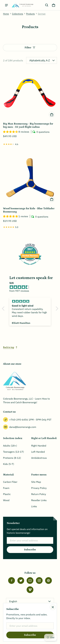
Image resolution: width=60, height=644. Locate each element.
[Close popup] (53, 607)
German (42, 13)
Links (34, 506)
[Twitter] (20, 580)
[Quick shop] (51, 114)
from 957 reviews (19, 290)
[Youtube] (30, 580)
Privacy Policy (39, 488)
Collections (17, 13)
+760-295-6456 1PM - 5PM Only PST (30, 419)
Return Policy (38, 494)
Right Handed (38, 445)
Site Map (36, 481)
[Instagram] (39, 580)
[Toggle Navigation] (6, 5)
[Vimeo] (30, 589)
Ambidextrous (39, 457)
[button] (46, 5)
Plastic (7, 494)
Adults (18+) (10, 445)
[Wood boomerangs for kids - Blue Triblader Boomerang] (30, 178)
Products (30, 13)
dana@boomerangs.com (22, 426)
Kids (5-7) (8, 463)
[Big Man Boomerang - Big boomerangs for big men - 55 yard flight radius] (30, 93)
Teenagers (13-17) (13, 451)
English (13, 601)
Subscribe (30, 549)
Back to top (8, 347)
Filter (28, 47)
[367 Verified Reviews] (30, 266)
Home (6, 13)
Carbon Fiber (10, 481)
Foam (6, 488)
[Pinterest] (48, 580)
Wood (6, 500)
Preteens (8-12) (12, 457)
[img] (31, 287)
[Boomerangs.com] (22, 5)
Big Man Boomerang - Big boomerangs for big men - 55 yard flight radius (28, 125)
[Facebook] (11, 580)
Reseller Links (39, 500)
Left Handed (38, 451)
